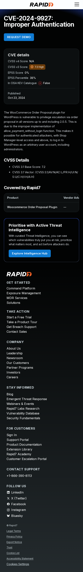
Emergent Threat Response (27, 399)
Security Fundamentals (23, 418)
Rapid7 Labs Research (23, 408)
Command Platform (21, 288)
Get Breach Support (21, 327)
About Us (14, 348)
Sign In (12, 435)
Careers (12, 377)
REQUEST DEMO (19, 37)
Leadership (15, 353)
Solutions (13, 303)
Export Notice (14, 542)
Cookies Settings (18, 564)
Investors (13, 372)
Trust (9, 547)
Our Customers (18, 363)
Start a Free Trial (19, 317)
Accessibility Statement (20, 558)
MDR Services (17, 298)
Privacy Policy (14, 536)
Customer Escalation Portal (27, 459)
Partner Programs (20, 367)
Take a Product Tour (22, 322)
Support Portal (18, 440)
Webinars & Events (20, 404)
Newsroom (15, 358)
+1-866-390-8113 (19, 476)
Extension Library (19, 449)
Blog (10, 394)
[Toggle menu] (77, 4)
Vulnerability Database (23, 413)
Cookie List (13, 553)
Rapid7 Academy (19, 454)
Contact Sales (17, 331)
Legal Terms (14, 531)
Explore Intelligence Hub (29, 253)
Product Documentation (24, 444)
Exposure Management (24, 293)
